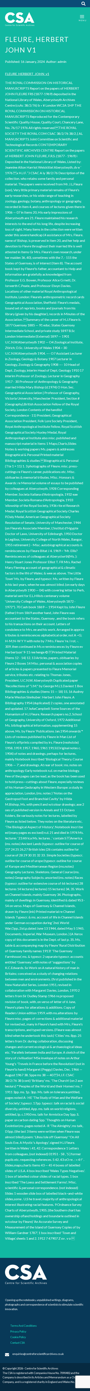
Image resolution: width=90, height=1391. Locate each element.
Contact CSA (17, 1342)
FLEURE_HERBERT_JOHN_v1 (27, 74)
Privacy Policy (18, 1331)
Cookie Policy (18, 1337)
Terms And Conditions (23, 1325)
